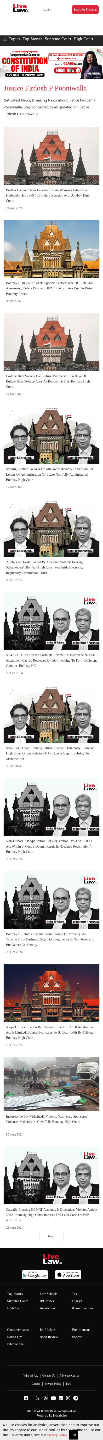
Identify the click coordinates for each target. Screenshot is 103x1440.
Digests (77, 1301)
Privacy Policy (57, 1435)
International (15, 1344)
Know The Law (82, 1308)
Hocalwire (60, 1415)
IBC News (47, 1301)
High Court (83, 38)
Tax (74, 1294)
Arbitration (47, 1308)
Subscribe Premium (85, 9)
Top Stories (32, 38)
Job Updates (48, 1330)
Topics (14, 38)
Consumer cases (18, 1330)
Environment (81, 1330)
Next (51, 1236)
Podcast (77, 1337)
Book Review (49, 1337)
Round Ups (14, 1337)
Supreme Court (58, 38)
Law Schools (48, 1294)
